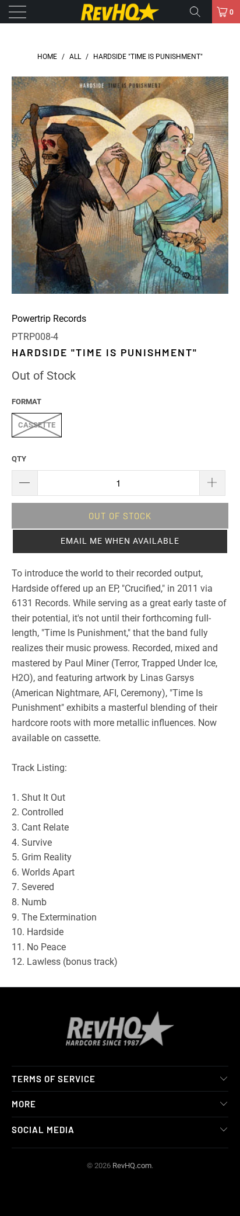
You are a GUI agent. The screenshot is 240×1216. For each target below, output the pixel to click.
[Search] (199, 11)
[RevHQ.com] (120, 11)
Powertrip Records (49, 318)
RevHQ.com (131, 1165)
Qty (19, 458)
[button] (120, 541)
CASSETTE (36, 425)
